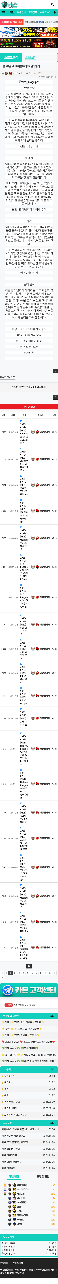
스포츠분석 (45, 12)
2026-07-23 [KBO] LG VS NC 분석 (24, 697)
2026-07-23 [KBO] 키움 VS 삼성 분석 (23, 626)
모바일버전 (18, 1263)
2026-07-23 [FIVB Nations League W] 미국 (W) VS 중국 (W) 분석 (24, 785)
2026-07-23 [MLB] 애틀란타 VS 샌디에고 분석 (24, 897)
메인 (12, 12)
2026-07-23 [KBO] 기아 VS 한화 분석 (23, 650)
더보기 (52, 1016)
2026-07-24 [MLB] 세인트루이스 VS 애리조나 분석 (24, 461)
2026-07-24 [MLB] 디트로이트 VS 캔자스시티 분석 (24, 433)
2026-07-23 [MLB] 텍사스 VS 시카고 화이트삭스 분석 (23, 869)
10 (50, 973)
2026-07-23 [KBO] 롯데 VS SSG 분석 (23, 720)
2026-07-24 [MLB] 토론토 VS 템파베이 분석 (24, 486)
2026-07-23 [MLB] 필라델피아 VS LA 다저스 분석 (24, 949)
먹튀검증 (33, 12)
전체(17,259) (29, 407)
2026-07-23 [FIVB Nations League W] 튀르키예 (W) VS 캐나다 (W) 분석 (24, 750)
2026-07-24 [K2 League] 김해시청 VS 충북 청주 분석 (24, 599)
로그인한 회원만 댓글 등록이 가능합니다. (29, 387)
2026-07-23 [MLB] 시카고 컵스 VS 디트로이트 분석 (24, 840)
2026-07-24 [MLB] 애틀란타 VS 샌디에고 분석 (24, 539)
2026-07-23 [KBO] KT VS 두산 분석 (23, 674)
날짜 (54, 415)
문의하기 (4, 1263)
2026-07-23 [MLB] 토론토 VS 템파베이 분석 (24, 923)
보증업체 (21, 12)
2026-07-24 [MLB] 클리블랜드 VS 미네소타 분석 (24, 512)
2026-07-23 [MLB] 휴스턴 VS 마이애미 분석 (24, 814)
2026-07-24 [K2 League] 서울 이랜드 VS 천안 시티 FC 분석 (24, 568)
